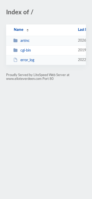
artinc (25, 41)
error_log (27, 60)
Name (18, 30)
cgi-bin (25, 50)
